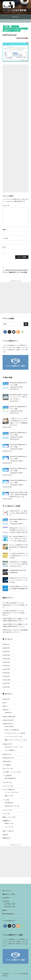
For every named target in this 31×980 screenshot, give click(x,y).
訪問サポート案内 (9, 894)
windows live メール (10, 806)
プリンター (8, 827)
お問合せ (6, 897)
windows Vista (7, 720)
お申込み (6, 901)
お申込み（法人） (11, 906)
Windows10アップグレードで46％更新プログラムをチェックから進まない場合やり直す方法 (18, 530)
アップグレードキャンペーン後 (14, 733)
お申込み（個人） (11, 904)
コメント (6, 205)
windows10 (6, 723)
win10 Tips (8, 726)
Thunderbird (8, 802)
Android (5, 699)
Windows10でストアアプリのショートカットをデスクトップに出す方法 (18, 580)
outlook (7, 712)
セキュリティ (6, 768)
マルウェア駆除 (7, 789)
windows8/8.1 (7, 758)
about (5, 910)
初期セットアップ (8, 817)
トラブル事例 (8, 750)
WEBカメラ (8, 823)
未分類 (4, 834)
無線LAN (5, 838)
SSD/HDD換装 (9, 778)
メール (5, 238)
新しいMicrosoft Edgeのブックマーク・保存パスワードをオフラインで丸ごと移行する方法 (18, 539)
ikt (26, 605)
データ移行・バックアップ (10, 772)
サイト (4, 247)
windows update (7, 716)
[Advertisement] (15, 128)
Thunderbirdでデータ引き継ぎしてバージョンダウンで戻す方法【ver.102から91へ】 (18, 564)
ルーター (5, 813)
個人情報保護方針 (9, 913)
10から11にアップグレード (13, 747)
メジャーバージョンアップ (12, 736)
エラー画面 (6, 765)
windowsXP (6, 761)
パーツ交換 (6, 775)
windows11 (6, 744)
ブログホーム (8, 890)
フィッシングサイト (10, 792)
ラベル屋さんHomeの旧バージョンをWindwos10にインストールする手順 (18, 555)
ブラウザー (6, 782)
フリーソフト (6, 786)
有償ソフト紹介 (7, 831)
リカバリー (6, 810)
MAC (4, 706)
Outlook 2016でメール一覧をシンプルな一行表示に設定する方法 (18, 513)
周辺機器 (5, 820)
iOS (4, 702)
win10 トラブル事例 (10, 730)
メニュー (16, 17)
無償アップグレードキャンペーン (14, 740)
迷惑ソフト (8, 795)
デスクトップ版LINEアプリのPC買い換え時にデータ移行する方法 (18, 547)
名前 (5, 229)
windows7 (6, 754)
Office (4, 709)
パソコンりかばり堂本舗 (14, 10)
